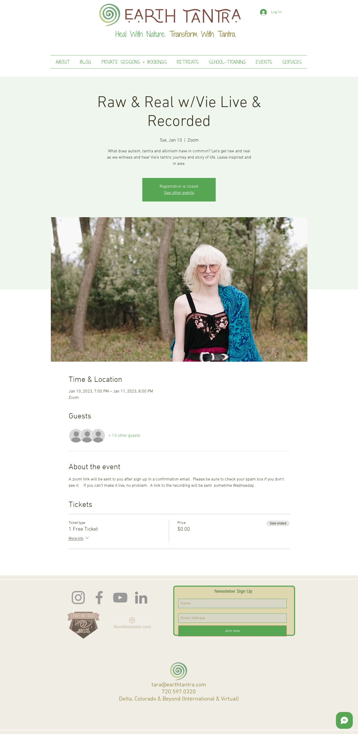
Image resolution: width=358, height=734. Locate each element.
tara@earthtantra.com (178, 684)
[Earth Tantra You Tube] (120, 597)
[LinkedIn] (141, 597)
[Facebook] (99, 597)
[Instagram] (78, 597)
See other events (179, 192)
